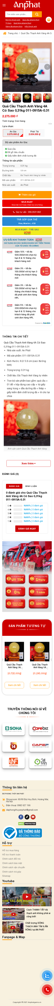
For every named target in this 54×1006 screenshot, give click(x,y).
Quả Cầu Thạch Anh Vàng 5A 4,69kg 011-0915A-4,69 (39, 666)
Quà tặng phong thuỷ (22, 23)
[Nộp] (37, 14)
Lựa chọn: (8, 126)
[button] (47, 67)
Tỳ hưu (8, 23)
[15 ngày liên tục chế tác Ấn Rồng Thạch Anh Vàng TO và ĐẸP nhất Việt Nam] (27, 896)
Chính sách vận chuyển (13, 867)
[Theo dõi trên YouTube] (33, 817)
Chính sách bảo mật (12, 863)
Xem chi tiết (14, 685)
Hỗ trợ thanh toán (11, 854)
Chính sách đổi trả (11, 859)
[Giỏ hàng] (49, 20)
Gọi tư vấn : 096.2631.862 (28, 212)
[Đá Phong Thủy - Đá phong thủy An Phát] (27, 5)
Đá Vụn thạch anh (13, 20)
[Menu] (4, 5)
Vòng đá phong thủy (14, 26)
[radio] (13, 133)
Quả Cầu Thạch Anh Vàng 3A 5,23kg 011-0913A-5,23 (14, 666)
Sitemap (6, 876)
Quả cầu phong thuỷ (30, 20)
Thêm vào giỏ (28, 194)
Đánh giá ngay (27, 528)
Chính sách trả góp (11, 872)
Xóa (50, 124)
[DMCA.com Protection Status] (27, 823)
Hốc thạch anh (31, 26)
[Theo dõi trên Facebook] (20, 817)
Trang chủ (12, 33)
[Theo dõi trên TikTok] (27, 817)
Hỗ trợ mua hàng (10, 850)
